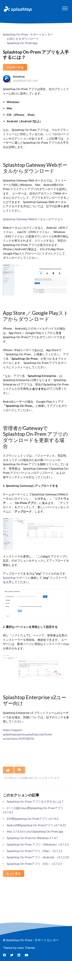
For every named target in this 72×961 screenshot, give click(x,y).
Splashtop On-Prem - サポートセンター (28, 34)
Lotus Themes (26, 947)
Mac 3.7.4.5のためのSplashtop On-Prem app (35, 831)
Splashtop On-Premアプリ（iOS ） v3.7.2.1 (34, 863)
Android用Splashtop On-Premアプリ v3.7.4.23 (36, 825)
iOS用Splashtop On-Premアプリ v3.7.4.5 (33, 818)
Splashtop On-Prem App (22, 43)
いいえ (19, 770)
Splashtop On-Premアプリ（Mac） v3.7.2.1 (34, 851)
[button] (64, 8)
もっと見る (13, 873)
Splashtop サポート (15, 577)
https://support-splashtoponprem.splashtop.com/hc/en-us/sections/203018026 (28, 734)
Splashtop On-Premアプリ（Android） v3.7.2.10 (38, 857)
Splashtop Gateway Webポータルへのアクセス (33, 219)
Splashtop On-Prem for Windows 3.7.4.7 (32, 838)
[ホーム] (18, 9)
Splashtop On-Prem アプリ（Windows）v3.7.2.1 (38, 844)
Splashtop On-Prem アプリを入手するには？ (35, 801)
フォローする (15, 67)
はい (8, 770)
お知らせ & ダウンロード (23, 38)
